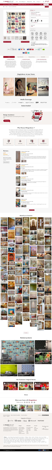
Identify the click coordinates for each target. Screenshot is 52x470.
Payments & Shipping (6, 415)
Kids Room (30, 437)
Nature (10, 438)
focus (43, 43)
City (39, 438)
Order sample (21, 430)
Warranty (8, 416)
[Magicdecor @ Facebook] (34, 402)
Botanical (30, 438)
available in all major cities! (26, 4)
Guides (9, 56)
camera (37, 43)
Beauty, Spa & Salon (21, 438)
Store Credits (36, 428)
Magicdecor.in (8, 450)
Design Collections (21, 431)
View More (26, 332)
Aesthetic (33, 437)
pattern (34, 44)
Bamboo (17, 438)
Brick (32, 438)
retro (42, 44)
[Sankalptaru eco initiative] (45, 429)
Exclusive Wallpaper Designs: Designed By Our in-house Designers (16, 437)
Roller (43, 44)
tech (46, 44)
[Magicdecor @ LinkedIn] (31, 402)
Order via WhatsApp (7, 41)
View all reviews (32, 210)
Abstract (12, 438)
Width (32, 19)
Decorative (41, 43)
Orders (35, 427)
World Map (44, 437)
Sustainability (43, 56)
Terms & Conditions (24, 415)
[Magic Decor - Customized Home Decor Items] (8, 1)
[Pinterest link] (48, 415)
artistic (33, 43)
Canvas (27, 433)
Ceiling (37, 438)
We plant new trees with (45, 427)
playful (39, 44)
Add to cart (33, 29)
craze (38, 43)
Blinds (34, 1)
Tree (24, 438)
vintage (34, 45)
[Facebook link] (46, 415)
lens (45, 43)
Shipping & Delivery (32, 56)
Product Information (20, 56)
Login (41, 4)
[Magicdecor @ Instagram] (27, 402)
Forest (47, 438)
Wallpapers (5, 437)
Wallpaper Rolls (29, 1)
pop (40, 44)
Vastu (42, 437)
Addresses (35, 430)
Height (38, 19)
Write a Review (6, 162)
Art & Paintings (36, 437)
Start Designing (7, 120)
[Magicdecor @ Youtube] (24, 402)
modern (32, 44)
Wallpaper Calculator (22, 433)
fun (44, 43)
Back (47, 6)
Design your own (21, 429)
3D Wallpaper (26, 437)
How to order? (28, 429)
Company (38, 1)
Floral (45, 438)
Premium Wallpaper (21, 427)
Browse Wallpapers (22, 1)
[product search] (44, 1)
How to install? (28, 430)
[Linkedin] (45, 415)
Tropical (40, 437)
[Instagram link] (44, 415)
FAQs (27, 431)
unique (32, 45)
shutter (45, 44)
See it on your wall (25, 41)
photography (36, 44)
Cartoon (35, 438)
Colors (27, 432)
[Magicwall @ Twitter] (29, 402)
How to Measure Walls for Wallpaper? (29, 428)
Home (17, 1)
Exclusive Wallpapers (21, 428)
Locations (20, 432)
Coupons (35, 429)
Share (32, 10)
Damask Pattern (42, 438)
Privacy (4, 416)
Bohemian (27, 438)
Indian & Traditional (6, 438)
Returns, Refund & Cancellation (15, 415)
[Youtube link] (42, 415)
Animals (15, 438)
